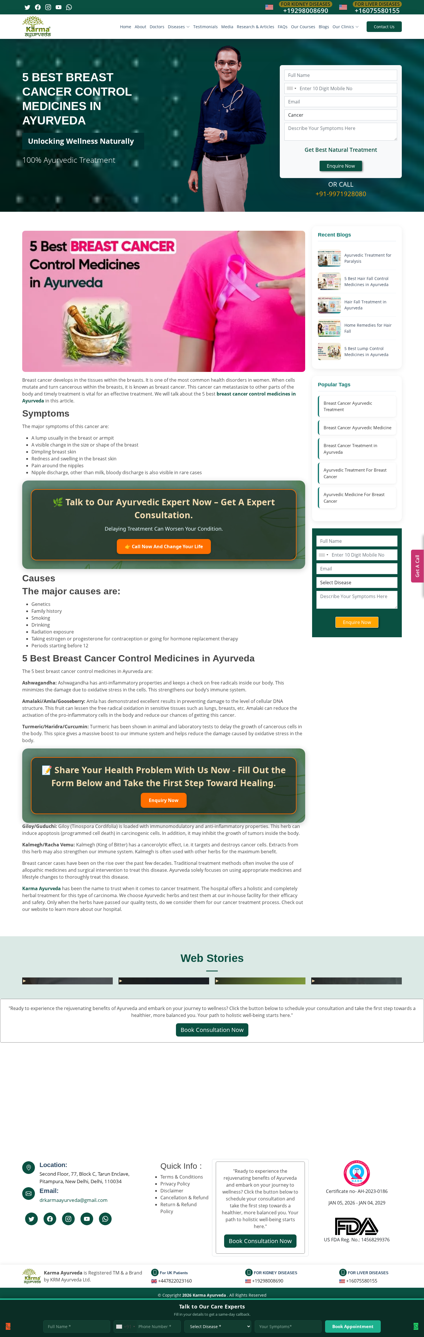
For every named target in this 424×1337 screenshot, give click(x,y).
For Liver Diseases (377, 4)
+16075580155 (377, 10)
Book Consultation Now (212, 1030)
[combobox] (291, 88)
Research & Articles (255, 26)
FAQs (283, 26)
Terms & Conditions (181, 1177)
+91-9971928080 (341, 193)
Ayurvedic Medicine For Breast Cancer (354, 497)
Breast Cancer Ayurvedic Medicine (357, 427)
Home (125, 26)
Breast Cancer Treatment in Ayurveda (350, 448)
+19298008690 (305, 10)
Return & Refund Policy (178, 1208)
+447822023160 (175, 1281)
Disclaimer (171, 1190)
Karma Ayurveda (41, 888)
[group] (124, 980)
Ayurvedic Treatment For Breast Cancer (355, 473)
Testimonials (205, 26)
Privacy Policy (175, 1184)
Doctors (157, 26)
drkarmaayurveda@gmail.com (74, 1200)
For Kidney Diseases (305, 4)
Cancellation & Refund (184, 1197)
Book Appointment (353, 1326)
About (140, 26)
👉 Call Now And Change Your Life (164, 546)
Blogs (324, 26)
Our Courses (303, 26)
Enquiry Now (164, 800)
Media (227, 26)
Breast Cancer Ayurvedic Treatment (348, 406)
